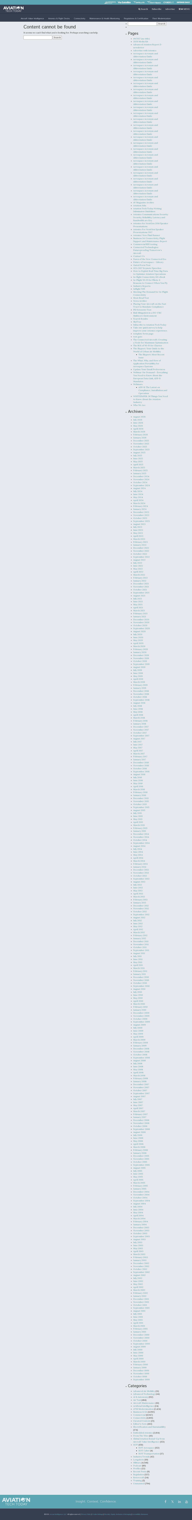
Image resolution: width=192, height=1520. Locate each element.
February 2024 (140, 506)
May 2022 (138, 568)
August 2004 (139, 1203)
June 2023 (138, 530)
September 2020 (141, 628)
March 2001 (139, 1326)
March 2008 (139, 1075)
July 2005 (137, 1171)
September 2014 (141, 843)
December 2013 (141, 869)
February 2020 (140, 649)
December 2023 (141, 512)
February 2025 (140, 470)
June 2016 (138, 780)
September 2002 (141, 1272)
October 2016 (140, 768)
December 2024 (141, 476)
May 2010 (138, 998)
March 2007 (139, 1111)
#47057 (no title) (141, 38)
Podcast (137, 1465)
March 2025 (139, 467)
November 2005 (141, 1159)
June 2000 (138, 1352)
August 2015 (139, 810)
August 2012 (139, 917)
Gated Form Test (141, 265)
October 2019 (140, 661)
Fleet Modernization (161, 18)
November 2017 (141, 729)
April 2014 (138, 858)
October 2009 (140, 1019)
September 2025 (141, 449)
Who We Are (139, 405)
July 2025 (137, 455)
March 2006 (139, 1147)
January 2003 (139, 1260)
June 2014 (138, 852)
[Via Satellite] (124, 2)
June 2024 (138, 494)
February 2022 (140, 577)
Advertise (170, 9)
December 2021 (141, 583)
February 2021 (140, 613)
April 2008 (138, 1072)
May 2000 (138, 1355)
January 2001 (139, 1331)
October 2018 (140, 697)
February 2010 (140, 1007)
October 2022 (140, 554)
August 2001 (139, 1311)
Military (137, 1462)
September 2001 (141, 1308)
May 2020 (138, 640)
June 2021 (138, 601)
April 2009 (138, 1036)
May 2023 (138, 533)
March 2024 (139, 503)
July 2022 (137, 563)
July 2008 (137, 1063)
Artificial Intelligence (143, 1406)
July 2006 (137, 1135)
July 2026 (137, 419)
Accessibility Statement (140, 1514)
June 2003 (138, 1245)
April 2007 (138, 1108)
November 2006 (141, 1123)
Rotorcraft (138, 1477)
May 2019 (138, 676)
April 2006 (138, 1144)
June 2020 (138, 637)
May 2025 (138, 461)
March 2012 (139, 932)
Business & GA (140, 1412)
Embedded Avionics (143, 1432)
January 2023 (139, 545)
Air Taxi (137, 1400)
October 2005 (140, 1162)
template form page (143, 333)
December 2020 (141, 619)
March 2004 (139, 1218)
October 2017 (140, 732)
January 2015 (139, 831)
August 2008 (139, 1060)
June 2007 (138, 1102)
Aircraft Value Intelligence (32, 18)
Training (137, 1480)
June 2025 (138, 458)
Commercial (139, 1415)
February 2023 (140, 542)
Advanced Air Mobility (144, 1391)
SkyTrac (137, 321)
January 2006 (139, 1153)
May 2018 (137, 712)
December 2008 (141, 1048)
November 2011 (141, 944)
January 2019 (139, 688)
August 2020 (139, 631)
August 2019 (139, 667)
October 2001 (140, 1305)
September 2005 (141, 1165)
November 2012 (141, 908)
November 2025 (141, 443)
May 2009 (138, 1033)
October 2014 (140, 840)
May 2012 (137, 926)
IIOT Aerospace (146, 1447)
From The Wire (141, 1435)
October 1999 (140, 1376)
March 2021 (139, 610)
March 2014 (139, 861)
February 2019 (140, 685)
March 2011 (139, 968)
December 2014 (141, 834)
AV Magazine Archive (143, 202)
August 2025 (139, 452)
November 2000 (141, 1337)
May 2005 (138, 1176)
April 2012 (138, 929)
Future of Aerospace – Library (148, 262)
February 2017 (140, 756)
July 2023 (137, 527)
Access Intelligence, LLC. (58, 1514)
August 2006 (139, 1132)
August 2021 (139, 595)
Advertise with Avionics (144, 50)
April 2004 (138, 1215)
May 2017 (137, 747)
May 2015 (137, 819)
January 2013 (139, 902)
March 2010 (139, 1004)
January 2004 (140, 1224)
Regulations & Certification (136, 18)
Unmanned (138, 1483)
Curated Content (141, 1421)
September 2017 (141, 735)
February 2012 (140, 935)
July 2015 (137, 813)
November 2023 (141, 515)
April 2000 (138, 1358)
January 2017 (139, 759)
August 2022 (139, 560)
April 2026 (138, 428)
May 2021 (137, 604)
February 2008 (140, 1078)
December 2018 (141, 691)
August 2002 (139, 1275)
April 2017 (138, 750)
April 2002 (138, 1287)
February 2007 (140, 1114)
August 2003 (139, 1239)
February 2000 (140, 1364)
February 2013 (140, 899)
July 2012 (137, 920)
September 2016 (141, 771)
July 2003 (137, 1242)
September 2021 (141, 592)
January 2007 (139, 1117)
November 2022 (141, 551)
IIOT (135, 1444)
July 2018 (137, 706)
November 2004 (141, 1194)
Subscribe (156, 9)
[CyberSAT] (169, 2)
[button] (184, 9)
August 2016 (139, 774)
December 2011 (141, 941)
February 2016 (140, 792)
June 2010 (138, 995)
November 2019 (141, 658)
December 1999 (141, 1370)
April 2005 (138, 1179)
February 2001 (140, 1328)
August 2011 (139, 953)
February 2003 (140, 1257)
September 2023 (141, 521)
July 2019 (137, 670)
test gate (137, 336)
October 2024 (140, 482)
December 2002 (141, 1263)
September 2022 (141, 557)
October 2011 (140, 947)
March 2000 (139, 1361)
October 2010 (140, 983)
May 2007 (138, 1105)
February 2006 (140, 1150)
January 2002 (139, 1296)
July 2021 (137, 598)
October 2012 (140, 911)
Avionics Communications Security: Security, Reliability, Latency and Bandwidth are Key (150, 217)
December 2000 (141, 1334)
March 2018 (139, 717)
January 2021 (139, 616)
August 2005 (139, 1168)
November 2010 (141, 980)
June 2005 (138, 1173)
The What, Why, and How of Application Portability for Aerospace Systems (147, 363)
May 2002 (138, 1284)
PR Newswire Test (142, 309)
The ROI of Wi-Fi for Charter (147, 345)
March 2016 (139, 789)
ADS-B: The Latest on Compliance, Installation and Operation (152, 390)
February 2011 (140, 971)
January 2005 (139, 1188)
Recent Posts (139, 1471)
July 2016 (137, 777)
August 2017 (139, 738)
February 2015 (140, 828)
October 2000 (140, 1340)
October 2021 (140, 589)
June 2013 (138, 887)
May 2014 (138, 855)
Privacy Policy (86, 1514)
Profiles (137, 1468)
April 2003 (138, 1251)
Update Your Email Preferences (149, 369)
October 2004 (140, 1197)
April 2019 (138, 679)
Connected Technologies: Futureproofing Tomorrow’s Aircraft (147, 250)
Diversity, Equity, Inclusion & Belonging (117, 1514)
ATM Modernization (143, 1409)
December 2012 (141, 905)
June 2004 (138, 1209)
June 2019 (138, 673)
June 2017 (138, 744)
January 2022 (139, 580)
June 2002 (138, 1281)
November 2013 (141, 872)
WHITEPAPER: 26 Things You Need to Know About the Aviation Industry (150, 399)
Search (144, 9)
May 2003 (138, 1248)
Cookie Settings (97, 1514)
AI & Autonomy (140, 1397)
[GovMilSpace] (154, 2)
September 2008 (141, 1057)
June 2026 (138, 422)
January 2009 (140, 1045)
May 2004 (138, 1212)
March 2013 (139, 896)
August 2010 (139, 989)
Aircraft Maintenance (144, 1403)
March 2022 (139, 574)
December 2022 (141, 548)
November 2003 (141, 1230)
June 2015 (138, 816)
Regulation (138, 1474)
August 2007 (139, 1096)
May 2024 (138, 497)
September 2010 (141, 986)
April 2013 (138, 893)
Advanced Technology (144, 1394)
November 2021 (141, 586)
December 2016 (141, 762)
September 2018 (141, 700)
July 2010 (137, 992)
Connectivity (79, 18)
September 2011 (141, 950)
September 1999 (141, 1379)
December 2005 (141, 1156)
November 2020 (141, 622)
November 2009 (141, 1016)
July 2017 (137, 741)
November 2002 (141, 1266)
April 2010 (138, 1001)
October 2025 (140, 446)
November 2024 (141, 479)
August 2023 (139, 524)
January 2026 (139, 437)
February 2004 (140, 1221)
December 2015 (141, 798)
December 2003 (141, 1227)
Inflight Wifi (139, 289)
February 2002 (140, 1293)
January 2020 (139, 652)
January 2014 (139, 867)
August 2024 (139, 488)
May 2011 (137, 962)
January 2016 (139, 795)
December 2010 (141, 977)
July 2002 (137, 1278)
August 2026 (139, 416)
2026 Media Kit (140, 41)
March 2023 (139, 539)
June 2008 (138, 1066)
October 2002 (140, 1269)
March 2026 (139, 431)
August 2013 (139, 881)
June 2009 (138, 1030)
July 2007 (137, 1099)
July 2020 (137, 634)
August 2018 (139, 703)
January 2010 (139, 1010)
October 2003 (140, 1233)
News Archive (140, 301)
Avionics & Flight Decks (59, 18)
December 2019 (141, 655)
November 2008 (141, 1051)
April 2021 (138, 607)
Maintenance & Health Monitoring (104, 18)
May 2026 (138, 425)
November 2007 (141, 1087)
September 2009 (141, 1021)
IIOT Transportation (148, 1453)
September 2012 (141, 914)
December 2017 (141, 726)
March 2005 (139, 1182)
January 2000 (140, 1367)
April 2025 (138, 464)
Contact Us (139, 256)
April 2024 (138, 500)
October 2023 (140, 518)
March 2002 (139, 1290)
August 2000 (139, 1346)
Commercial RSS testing (145, 244)
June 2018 (138, 709)
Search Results (140, 318)
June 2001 (138, 1317)
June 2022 (138, 565)
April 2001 (138, 1323)
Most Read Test (141, 298)
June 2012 (138, 923)
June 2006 (138, 1138)
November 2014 (141, 837)
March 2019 (139, 682)
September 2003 (141, 1236)
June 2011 (137, 959)
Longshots (138, 1459)
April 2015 (138, 822)
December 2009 (141, 1013)
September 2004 (141, 1200)
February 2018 (140, 720)
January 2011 (139, 974)
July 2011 (137, 956)
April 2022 (138, 571)
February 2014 (140, 864)
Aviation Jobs (139, 205)
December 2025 (141, 440)
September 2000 (141, 1343)
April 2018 (138, 715)
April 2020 (138, 643)
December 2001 (141, 1299)
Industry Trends (141, 1456)
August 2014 (139, 846)
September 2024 (141, 485)
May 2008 (138, 1069)
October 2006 (140, 1126)
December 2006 (141, 1120)
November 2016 (141, 765)
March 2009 (139, 1039)
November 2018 (141, 694)
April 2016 (138, 786)
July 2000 (137, 1349)
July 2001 (137, 1314)
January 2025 (139, 473)
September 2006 (141, 1129)
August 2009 (139, 1024)
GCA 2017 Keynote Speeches (147, 268)
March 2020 (139, 646)
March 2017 (139, 753)
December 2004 (141, 1191)
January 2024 (139, 509)
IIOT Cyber (144, 1450)
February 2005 (140, 1185)
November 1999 (141, 1373)
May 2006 (138, 1141)
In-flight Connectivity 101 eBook (149, 277)
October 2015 (140, 804)
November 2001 (141, 1302)
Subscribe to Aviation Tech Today (149, 324)
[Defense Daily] (183, 2)
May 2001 (138, 1320)
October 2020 (140, 625)
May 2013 (137, 890)
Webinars (138, 384)
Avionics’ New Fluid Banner (146, 235)
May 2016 (137, 783)
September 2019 (141, 664)
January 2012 (139, 938)
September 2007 (141, 1093)
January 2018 (139, 723)
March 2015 (139, 825)
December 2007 (141, 1084)
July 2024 (137, 491)
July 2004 (137, 1206)
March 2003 (139, 1254)
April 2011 (138, 965)
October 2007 (140, 1090)
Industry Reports (141, 286)
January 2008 (139, 1081)
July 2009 (137, 1027)
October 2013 (140, 875)
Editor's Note (140, 1424)
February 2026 (140, 434)
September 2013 (141, 878)
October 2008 (140, 1054)
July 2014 (137, 849)
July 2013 (137, 884)
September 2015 (141, 807)
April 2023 (138, 536)
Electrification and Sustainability (149, 1427)
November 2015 (141, 801)
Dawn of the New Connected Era (149, 259)
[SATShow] (139, 2)
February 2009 (140, 1042)
